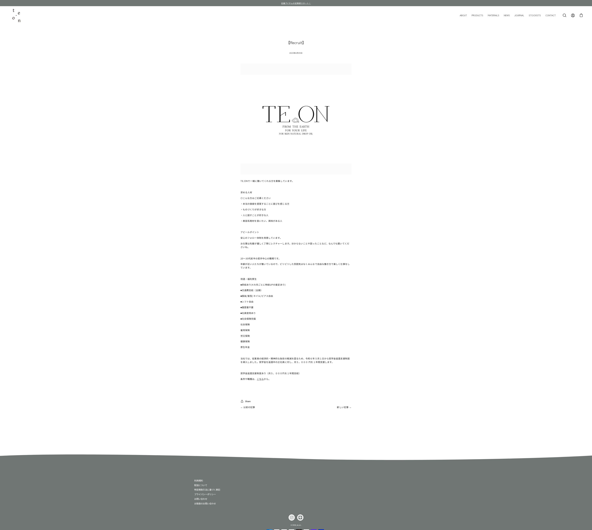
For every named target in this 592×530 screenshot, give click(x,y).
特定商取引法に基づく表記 (207, 489)
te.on (299, 525)
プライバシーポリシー (205, 494)
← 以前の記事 (247, 407)
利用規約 (198, 480)
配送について (200, 485)
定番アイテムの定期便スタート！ (296, 3)
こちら (260, 379)
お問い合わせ (200, 498)
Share (248, 401)
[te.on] (16, 15)
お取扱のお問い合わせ (205, 503)
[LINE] (300, 517)
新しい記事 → (344, 407)
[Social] (292, 517)
